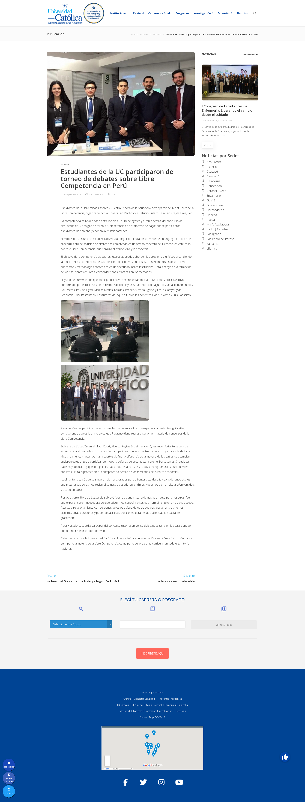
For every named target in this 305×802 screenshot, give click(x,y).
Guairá (211, 200)
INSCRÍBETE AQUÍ (152, 653)
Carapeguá (213, 181)
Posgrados (182, 13)
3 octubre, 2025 (225, 120)
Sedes (143, 717)
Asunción (157, 34)
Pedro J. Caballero (218, 229)
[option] (230, 101)
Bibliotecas (123, 705)
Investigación (202, 13)
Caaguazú (213, 176)
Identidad (125, 711)
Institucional (118, 13)
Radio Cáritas (9, 780)
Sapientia (183, 705)
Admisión (158, 692)
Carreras (137, 711)
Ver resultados (224, 624)
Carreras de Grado (159, 13)
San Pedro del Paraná (220, 239)
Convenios (170, 705)
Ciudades (144, 34)
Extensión (224, 13)
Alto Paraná (214, 162)
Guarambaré (215, 205)
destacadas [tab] (250, 54)
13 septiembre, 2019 (72, 194)
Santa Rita (213, 244)
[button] (285, 757)
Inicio (133, 34)
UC (62, 194)
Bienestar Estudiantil (144, 698)
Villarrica (212, 248)
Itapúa (211, 220)
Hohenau (213, 215)
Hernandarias (215, 210)
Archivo (127, 698)
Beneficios (9, 767)
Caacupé (212, 171)
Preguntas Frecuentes (170, 698)
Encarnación (214, 196)
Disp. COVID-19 (157, 717)
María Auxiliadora (218, 224)
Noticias (242, 13)
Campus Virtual (154, 705)
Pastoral (138, 13)
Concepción (214, 186)
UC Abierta (137, 705)
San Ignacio (214, 234)
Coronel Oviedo (216, 191)
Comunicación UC (209, 120)
